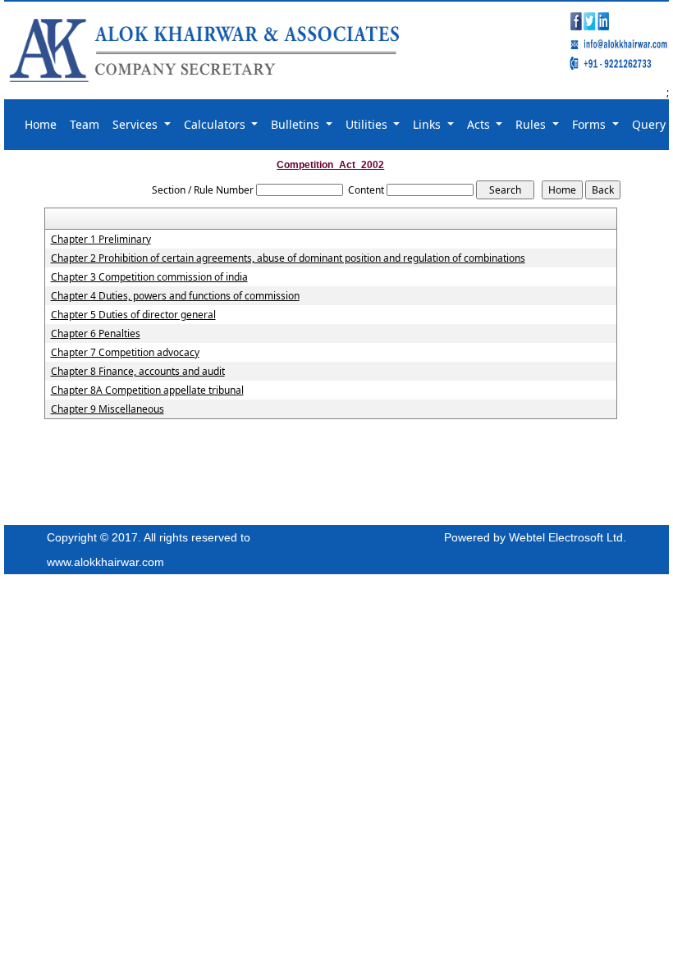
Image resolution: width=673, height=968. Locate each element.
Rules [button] (532, 124)
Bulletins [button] (297, 124)
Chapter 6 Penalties (95, 333)
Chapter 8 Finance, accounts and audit (138, 371)
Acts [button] (480, 124)
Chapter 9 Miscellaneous (107, 409)
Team (84, 124)
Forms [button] (590, 124)
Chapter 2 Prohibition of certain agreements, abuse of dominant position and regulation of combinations (288, 258)
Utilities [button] (368, 124)
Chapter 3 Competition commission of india (149, 277)
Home (41, 124)
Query (649, 124)
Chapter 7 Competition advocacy (125, 352)
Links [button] (428, 124)
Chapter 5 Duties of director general (133, 315)
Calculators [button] (216, 124)
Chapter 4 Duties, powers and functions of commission (175, 296)
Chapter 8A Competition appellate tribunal (147, 390)
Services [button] (136, 124)
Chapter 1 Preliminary (101, 239)
